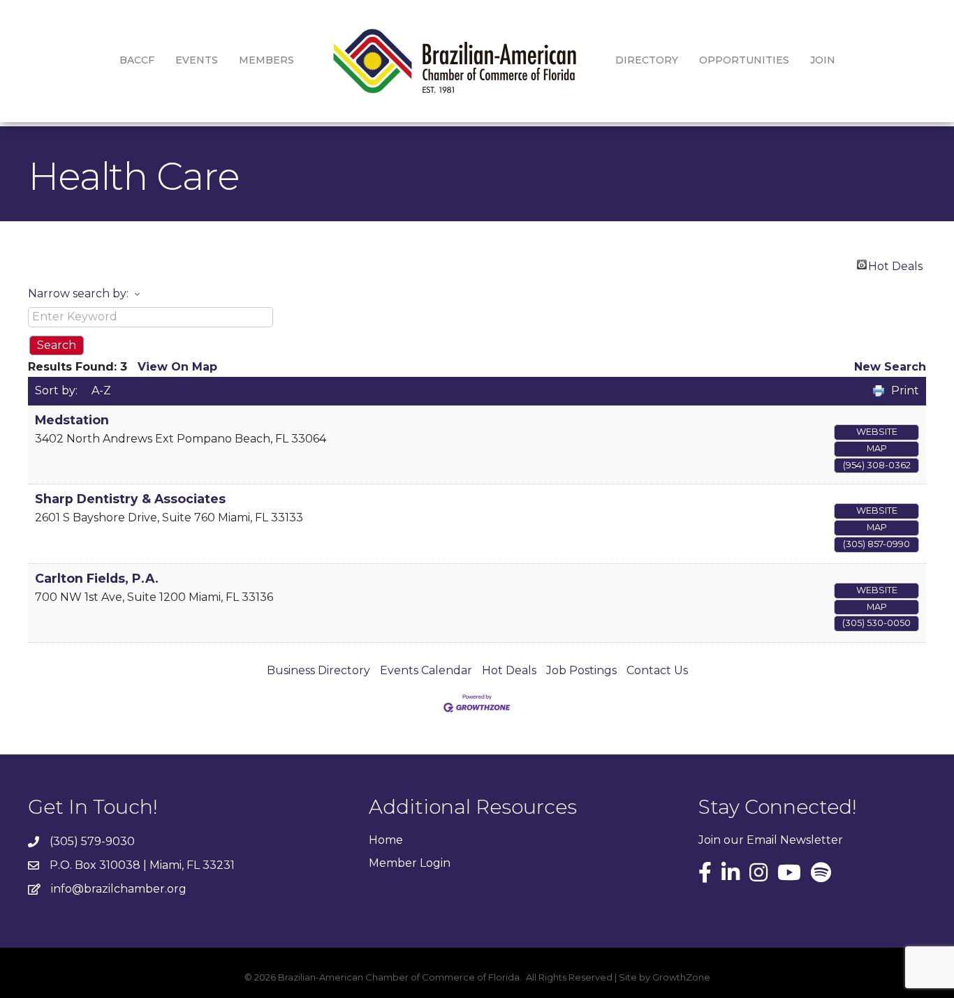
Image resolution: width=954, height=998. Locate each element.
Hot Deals (895, 264)
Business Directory (318, 670)
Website (876, 431)
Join (822, 60)
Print (905, 390)
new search (890, 366)
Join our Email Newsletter (770, 840)
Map (877, 448)
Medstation (72, 419)
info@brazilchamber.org (118, 888)
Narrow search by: (78, 293)
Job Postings (581, 670)
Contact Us (657, 670)
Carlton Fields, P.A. (97, 578)
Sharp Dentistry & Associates (130, 498)
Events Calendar (426, 670)
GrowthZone (681, 977)
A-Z (101, 390)
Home (386, 840)
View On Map (177, 366)
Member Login (409, 863)
